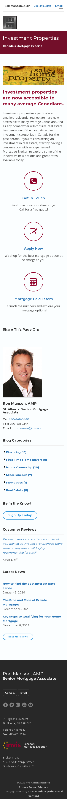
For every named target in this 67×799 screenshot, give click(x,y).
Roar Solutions (37, 791)
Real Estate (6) (17, 490)
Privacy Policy (27, 787)
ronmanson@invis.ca (27, 428)
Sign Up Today (20, 515)
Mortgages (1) (16, 482)
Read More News (18, 636)
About (7, 28)
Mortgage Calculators (34, 299)
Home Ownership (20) (22, 467)
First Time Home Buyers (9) (26, 460)
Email (23, 692)
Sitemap (43, 787)
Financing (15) (16, 452)
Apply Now (33, 249)
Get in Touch (33, 198)
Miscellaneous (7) (19, 475)
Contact (10, 692)
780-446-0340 (42, 5)
